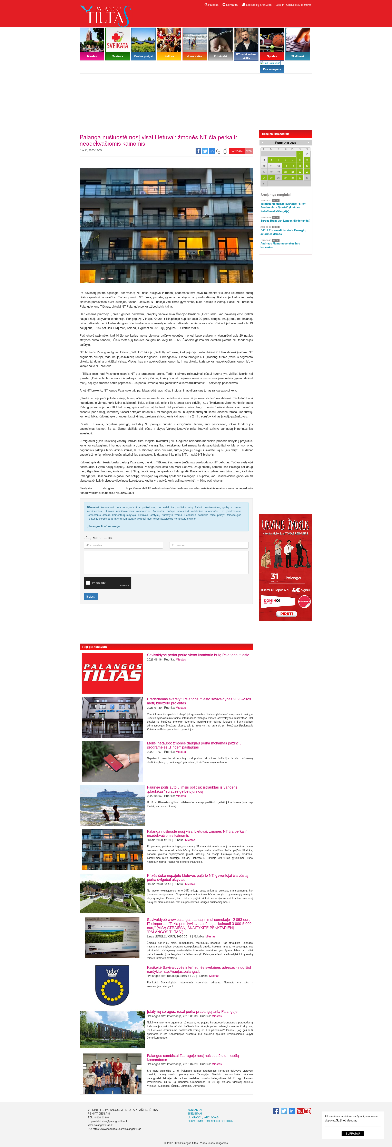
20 (285, 171)
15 (300, 165)
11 (271, 165)
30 (307, 177)
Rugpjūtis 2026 (285, 143)
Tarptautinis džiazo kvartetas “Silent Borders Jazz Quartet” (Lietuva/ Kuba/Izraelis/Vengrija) (283, 207)
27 (285, 177)
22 (300, 171)
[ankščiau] (262, 142)
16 (307, 165)
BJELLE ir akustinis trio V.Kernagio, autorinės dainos (283, 232)
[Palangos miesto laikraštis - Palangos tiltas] (106, 13)
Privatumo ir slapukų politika (210, 1121)
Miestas (181, 659)
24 (264, 177)
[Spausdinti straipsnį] (219, 151)
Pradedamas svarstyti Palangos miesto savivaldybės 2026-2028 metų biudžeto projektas (199, 700)
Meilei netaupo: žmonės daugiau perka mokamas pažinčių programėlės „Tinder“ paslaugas (194, 745)
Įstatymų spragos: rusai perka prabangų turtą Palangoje (192, 1011)
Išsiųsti (90, 596)
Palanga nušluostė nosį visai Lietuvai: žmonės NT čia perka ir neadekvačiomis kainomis (197, 833)
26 (278, 177)
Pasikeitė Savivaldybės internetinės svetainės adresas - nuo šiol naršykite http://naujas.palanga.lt (199, 969)
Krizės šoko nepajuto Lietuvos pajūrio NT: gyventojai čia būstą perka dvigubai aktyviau (197, 877)
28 (293, 177)
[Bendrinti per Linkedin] (212, 151)
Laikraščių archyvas (258, 4)
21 (293, 171)
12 (278, 165)
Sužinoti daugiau (346, 1120)
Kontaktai (231, 4)
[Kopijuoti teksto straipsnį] (225, 151)
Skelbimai (194, 1113)
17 (264, 171)
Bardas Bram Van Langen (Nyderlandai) (285, 220)
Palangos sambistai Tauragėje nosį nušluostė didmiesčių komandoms (193, 1057)
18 (271, 171)
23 (307, 171)
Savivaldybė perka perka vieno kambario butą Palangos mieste (198, 654)
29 (300, 177)
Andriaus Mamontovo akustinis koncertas (280, 245)
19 (278, 171)
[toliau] (308, 142)
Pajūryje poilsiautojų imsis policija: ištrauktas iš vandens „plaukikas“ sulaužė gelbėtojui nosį (192, 789)
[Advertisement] (196, 103)
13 (285, 165)
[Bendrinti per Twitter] (205, 151)
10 (264, 165)
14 (293, 165)
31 (264, 183)
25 (271, 177)
